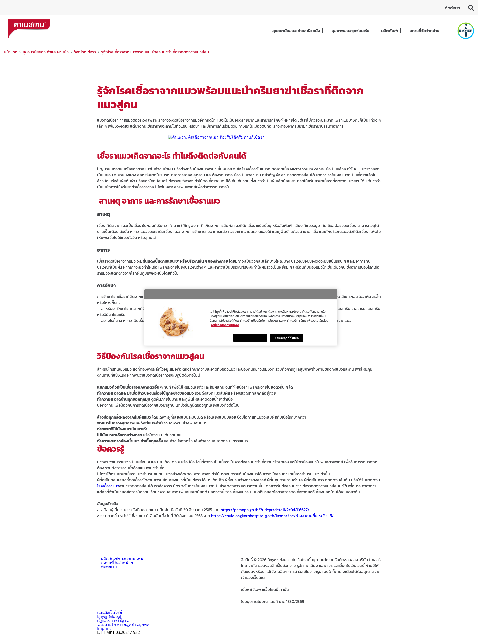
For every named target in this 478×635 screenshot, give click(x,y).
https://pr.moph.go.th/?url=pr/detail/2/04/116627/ (265, 510)
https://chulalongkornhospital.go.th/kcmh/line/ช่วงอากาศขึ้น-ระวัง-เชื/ (272, 516)
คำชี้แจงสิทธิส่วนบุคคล (225, 325)
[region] (240, 317)
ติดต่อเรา (452, 8)
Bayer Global (109, 616)
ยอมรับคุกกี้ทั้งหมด (287, 338)
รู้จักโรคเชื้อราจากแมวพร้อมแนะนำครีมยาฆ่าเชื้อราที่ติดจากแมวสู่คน (155, 52)
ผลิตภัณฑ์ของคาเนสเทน (122, 558)
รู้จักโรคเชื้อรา (85, 52)
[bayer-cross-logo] (465, 30)
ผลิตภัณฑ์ (389, 31)
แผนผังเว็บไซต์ (109, 612)
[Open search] (471, 7)
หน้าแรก (10, 52)
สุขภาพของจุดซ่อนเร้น (350, 31)
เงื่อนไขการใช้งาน (113, 620)
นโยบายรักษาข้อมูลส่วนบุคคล (123, 624)
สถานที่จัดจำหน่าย (424, 31)
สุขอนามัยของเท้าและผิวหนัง (296, 31)
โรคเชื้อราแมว (108, 486)
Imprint (104, 628)
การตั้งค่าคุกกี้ (250, 338)
